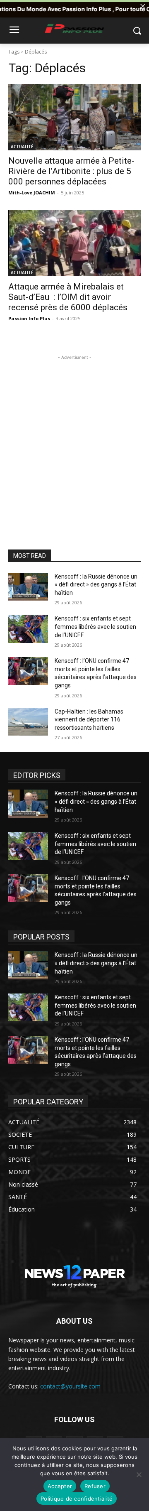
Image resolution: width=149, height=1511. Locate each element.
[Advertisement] (74, 436)
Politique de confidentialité (77, 1498)
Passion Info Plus (29, 318)
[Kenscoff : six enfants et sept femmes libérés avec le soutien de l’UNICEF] (28, 629)
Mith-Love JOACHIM (31, 192)
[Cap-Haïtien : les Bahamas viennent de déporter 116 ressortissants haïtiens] (28, 722)
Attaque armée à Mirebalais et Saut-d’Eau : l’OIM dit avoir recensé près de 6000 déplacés (67, 297)
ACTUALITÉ (22, 147)
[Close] (143, 6)
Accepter (60, 1486)
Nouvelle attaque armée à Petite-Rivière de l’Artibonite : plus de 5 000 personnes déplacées (71, 171)
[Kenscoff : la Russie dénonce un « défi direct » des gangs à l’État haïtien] (28, 587)
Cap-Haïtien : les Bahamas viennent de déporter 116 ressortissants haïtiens (89, 719)
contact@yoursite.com (70, 1386)
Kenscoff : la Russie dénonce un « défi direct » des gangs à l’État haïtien (96, 584)
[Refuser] (139, 1474)
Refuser (95, 1486)
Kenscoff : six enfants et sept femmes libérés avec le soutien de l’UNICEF (95, 626)
